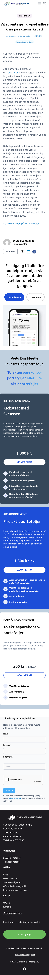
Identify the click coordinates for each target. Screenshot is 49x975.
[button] (23, 252)
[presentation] (23, 780)
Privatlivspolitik (12, 948)
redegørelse (14, 72)
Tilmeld (9, 790)
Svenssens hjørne (11, 882)
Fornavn (7, 745)
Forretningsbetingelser (25, 954)
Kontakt (7, 906)
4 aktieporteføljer (11, 861)
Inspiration (24, 16)
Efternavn (8, 756)
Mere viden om (10, 878)
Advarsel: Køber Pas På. (31, 948)
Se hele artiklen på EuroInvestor (21, 223)
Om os (6, 902)
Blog (5, 874)
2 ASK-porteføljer (11, 858)
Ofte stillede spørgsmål (14, 886)
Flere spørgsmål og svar (15, 890)
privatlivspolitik (14, 798)
